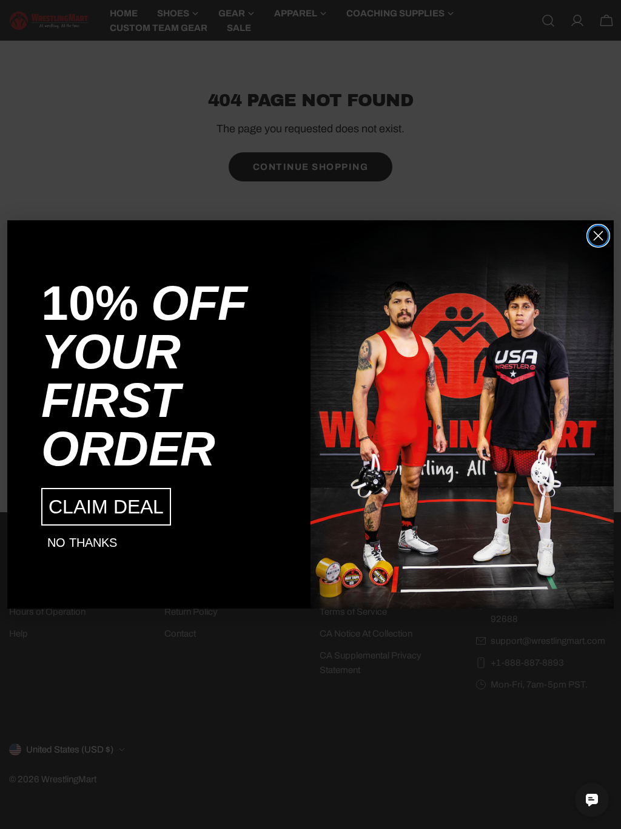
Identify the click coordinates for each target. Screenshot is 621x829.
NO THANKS (82, 542)
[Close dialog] (598, 235)
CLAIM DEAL (106, 507)
